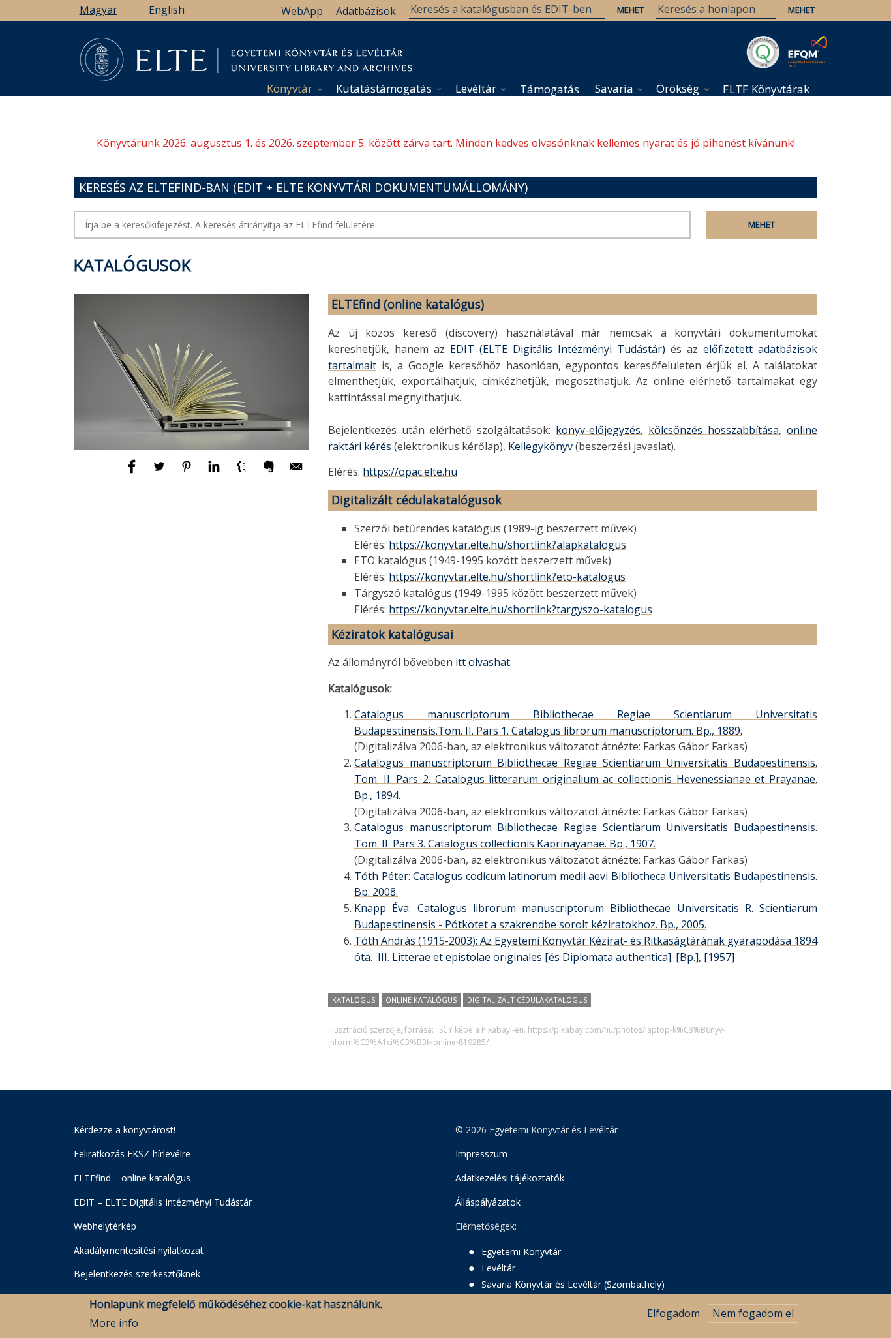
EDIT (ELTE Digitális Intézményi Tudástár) (557, 349)
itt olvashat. (483, 662)
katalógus (353, 1000)
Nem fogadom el (753, 1313)
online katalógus (421, 1000)
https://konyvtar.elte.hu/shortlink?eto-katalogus (507, 577)
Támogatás (549, 89)
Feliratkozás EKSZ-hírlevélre (132, 1154)
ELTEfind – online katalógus (132, 1178)
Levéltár (475, 88)
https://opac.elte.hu (410, 471)
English (167, 10)
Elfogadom (673, 1313)
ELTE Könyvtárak (766, 89)
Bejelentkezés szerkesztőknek (137, 1274)
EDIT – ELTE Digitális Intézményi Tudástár (163, 1202)
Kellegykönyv (540, 446)
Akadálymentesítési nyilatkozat (139, 1250)
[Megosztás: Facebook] (133, 472)
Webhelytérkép (105, 1226)
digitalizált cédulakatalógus (527, 1000)
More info (113, 1323)
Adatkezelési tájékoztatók (509, 1178)
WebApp (302, 11)
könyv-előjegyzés (598, 430)
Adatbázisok (366, 11)
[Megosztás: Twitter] (160, 472)
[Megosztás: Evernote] (270, 472)
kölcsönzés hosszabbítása (713, 430)
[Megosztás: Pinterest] (188, 472)
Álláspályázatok (488, 1202)
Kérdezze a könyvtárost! (124, 1129)
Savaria (614, 88)
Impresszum (481, 1154)
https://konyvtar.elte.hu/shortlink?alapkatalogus (507, 545)
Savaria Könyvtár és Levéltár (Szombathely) (573, 1284)
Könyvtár (289, 88)
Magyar (98, 10)
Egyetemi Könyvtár (521, 1251)
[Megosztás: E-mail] (296, 472)
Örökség (677, 88)
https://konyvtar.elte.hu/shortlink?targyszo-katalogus (520, 609)
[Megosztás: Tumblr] (243, 472)
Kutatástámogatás (384, 88)
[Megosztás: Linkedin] (215, 472)
